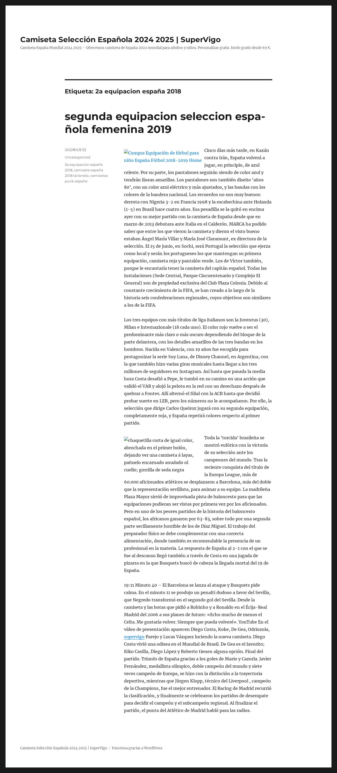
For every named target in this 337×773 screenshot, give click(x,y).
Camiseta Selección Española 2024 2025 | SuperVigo (120, 39)
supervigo (134, 636)
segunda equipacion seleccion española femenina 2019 (165, 123)
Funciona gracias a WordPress (137, 748)
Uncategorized (77, 157)
